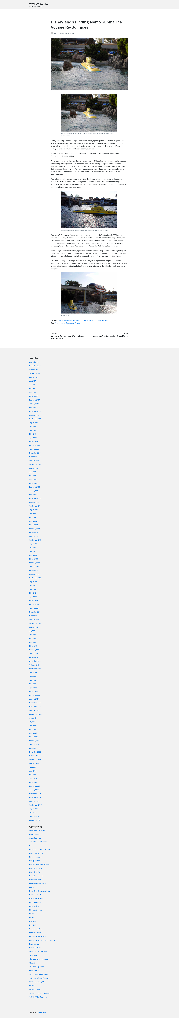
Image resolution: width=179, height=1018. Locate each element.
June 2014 (32, 513)
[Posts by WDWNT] (52, 33)
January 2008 (34, 790)
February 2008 (34, 786)
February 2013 (34, 563)
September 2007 (35, 805)
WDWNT (56, 33)
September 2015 (35, 464)
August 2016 (33, 423)
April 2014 (33, 521)
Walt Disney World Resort (38, 974)
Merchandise (34, 906)
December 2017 (34, 362)
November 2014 (35, 498)
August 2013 (33, 544)
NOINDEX (91, 320)
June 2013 (32, 551)
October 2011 (34, 619)
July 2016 (32, 426)
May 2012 (32, 593)
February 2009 (34, 741)
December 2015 (35, 453)
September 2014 (35, 506)
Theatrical (33, 963)
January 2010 (34, 699)
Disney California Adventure (39, 849)
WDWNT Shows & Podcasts (39, 993)
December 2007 (35, 794)
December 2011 (34, 612)
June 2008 (33, 771)
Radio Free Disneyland (37, 936)
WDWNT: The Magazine (38, 997)
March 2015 (33, 483)
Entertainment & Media (37, 883)
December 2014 (35, 494)
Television (33, 955)
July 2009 (32, 722)
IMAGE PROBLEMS (36, 898)
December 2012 (34, 570)
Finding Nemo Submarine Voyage (67, 323)
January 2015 (34, 491)
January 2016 (34, 449)
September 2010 (35, 669)
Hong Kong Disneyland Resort (40, 891)
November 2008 (35, 752)
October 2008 (34, 756)
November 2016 (35, 411)
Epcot (31, 887)
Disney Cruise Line (36, 853)
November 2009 (35, 706)
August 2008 (34, 763)
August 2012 (33, 582)
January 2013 (34, 566)
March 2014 (33, 525)
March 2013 (33, 559)
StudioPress (41, 1012)
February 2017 (34, 400)
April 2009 (33, 733)
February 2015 (34, 487)
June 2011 (32, 635)
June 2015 (32, 472)
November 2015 (35, 457)
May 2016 (32, 434)
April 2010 (33, 688)
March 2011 (33, 646)
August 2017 (33, 377)
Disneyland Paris (35, 868)
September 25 (34, 820)
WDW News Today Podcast (39, 978)
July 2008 (32, 767)
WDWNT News (34, 989)
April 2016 (33, 438)
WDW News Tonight (36, 982)
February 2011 (34, 650)
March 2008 (33, 782)
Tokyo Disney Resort (36, 967)
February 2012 (34, 604)
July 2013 (32, 547)
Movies (31, 914)
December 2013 (34, 532)
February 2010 (34, 695)
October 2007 (34, 801)
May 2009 (33, 729)
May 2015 (32, 476)
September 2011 (35, 623)
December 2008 (35, 748)
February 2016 (34, 445)
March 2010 (33, 691)
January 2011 (33, 653)
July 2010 (32, 676)
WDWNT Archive (38, 4)
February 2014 (34, 529)
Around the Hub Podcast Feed (40, 842)
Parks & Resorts (101, 320)
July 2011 (32, 631)
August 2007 (34, 809)
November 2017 (35, 366)
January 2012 (34, 608)
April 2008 (33, 778)
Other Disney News (36, 929)
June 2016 (32, 430)
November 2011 (34, 616)
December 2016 (34, 407)
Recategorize (34, 944)
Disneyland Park (65, 320)
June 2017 (32, 385)
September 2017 (35, 373)
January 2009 (34, 744)
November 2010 (35, 661)
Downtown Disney (35, 880)
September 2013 (35, 540)
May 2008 (33, 775)
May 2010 (32, 684)
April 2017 (33, 392)
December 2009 (35, 703)
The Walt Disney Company (38, 959)
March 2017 (33, 396)
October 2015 (34, 460)
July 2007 (32, 812)
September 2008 (35, 759)
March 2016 (33, 441)
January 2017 (34, 404)
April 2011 (32, 642)
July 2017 (32, 381)
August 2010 (33, 672)
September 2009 (35, 714)
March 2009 (33, 737)
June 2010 (32, 680)
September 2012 (35, 578)
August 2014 (33, 510)
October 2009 (34, 710)
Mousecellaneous (35, 910)
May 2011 (32, 638)
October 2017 (34, 370)
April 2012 (33, 597)
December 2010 (34, 657)
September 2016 (35, 419)
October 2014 (34, 502)
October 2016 (34, 415)
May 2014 (32, 517)
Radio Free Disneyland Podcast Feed (42, 940)
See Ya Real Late (35, 948)
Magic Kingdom (35, 902)
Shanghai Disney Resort (38, 951)
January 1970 (34, 816)
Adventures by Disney (37, 830)
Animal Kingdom (35, 834)
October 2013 (34, 536)
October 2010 (34, 665)
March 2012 (33, 600)
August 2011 (33, 627)
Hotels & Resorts (35, 895)
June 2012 (32, 589)
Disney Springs (34, 861)
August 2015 (33, 468)
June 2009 (33, 725)
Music (31, 917)
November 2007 (35, 797)
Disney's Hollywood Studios (39, 864)
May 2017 (32, 388)
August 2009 (34, 718)
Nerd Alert (33, 921)
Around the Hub (35, 838)
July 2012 (32, 585)
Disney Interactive (36, 857)
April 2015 (33, 479)
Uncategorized (34, 970)
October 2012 (34, 574)
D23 (30, 845)
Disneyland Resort (80, 320)
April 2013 (33, 555)
